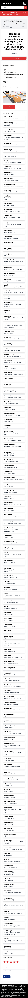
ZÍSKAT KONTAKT (14, 58)
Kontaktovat (9, 107)
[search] (12, 7)
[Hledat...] (25, 7)
